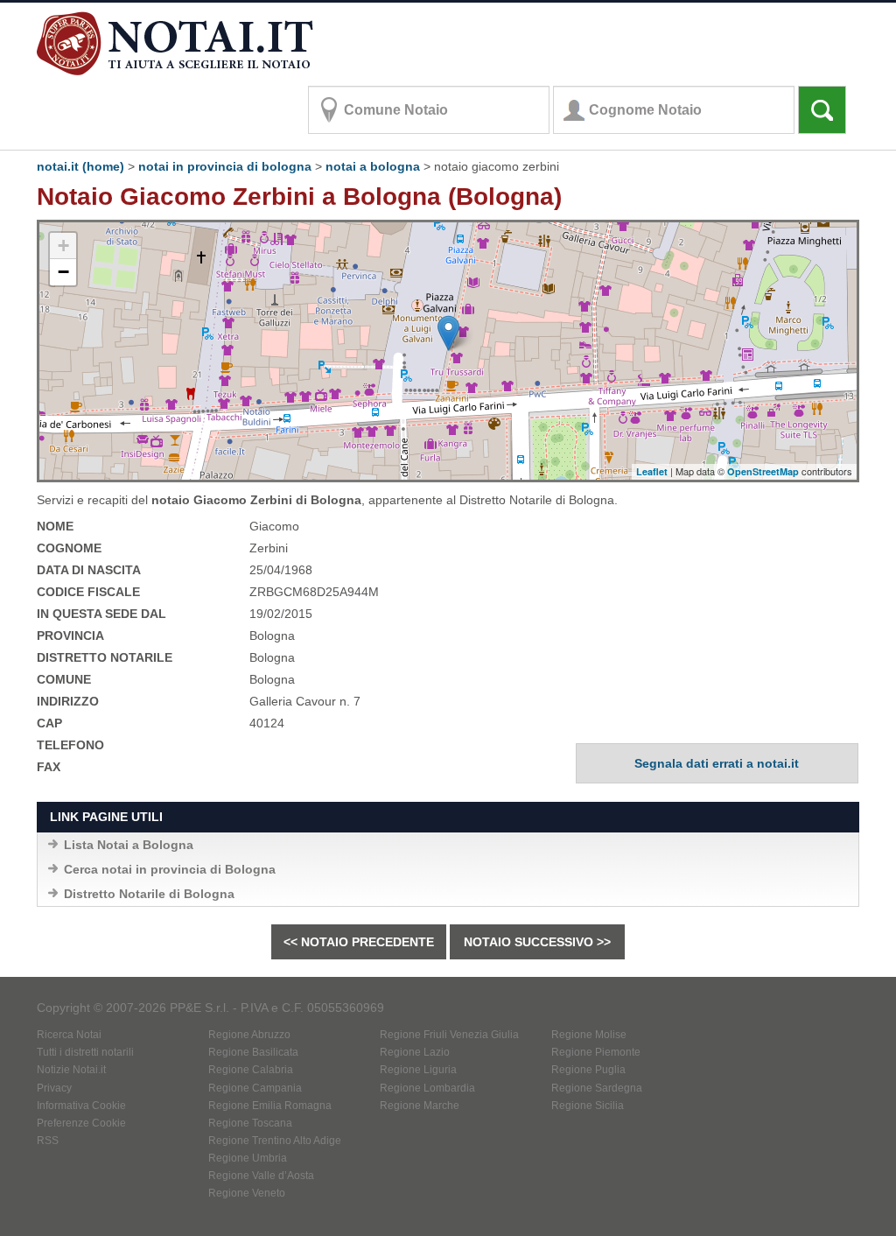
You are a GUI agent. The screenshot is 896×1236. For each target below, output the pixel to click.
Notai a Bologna (373, 166)
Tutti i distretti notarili (85, 1052)
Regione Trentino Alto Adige (274, 1140)
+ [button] (63, 245)
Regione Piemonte (595, 1052)
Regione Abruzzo (249, 1035)
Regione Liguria (418, 1070)
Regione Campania (255, 1088)
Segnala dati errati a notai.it (716, 763)
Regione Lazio (415, 1052)
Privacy (54, 1088)
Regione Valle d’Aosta (261, 1175)
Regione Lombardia (427, 1088)
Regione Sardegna (596, 1088)
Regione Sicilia (587, 1105)
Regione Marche (419, 1105)
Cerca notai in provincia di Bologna (170, 869)
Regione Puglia (588, 1070)
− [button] (63, 272)
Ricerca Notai (69, 1035)
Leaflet (652, 471)
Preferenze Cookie (81, 1123)
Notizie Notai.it (71, 1070)
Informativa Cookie (81, 1105)
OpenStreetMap (763, 471)
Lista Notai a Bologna (128, 845)
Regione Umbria (247, 1158)
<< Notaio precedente (359, 942)
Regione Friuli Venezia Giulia (449, 1035)
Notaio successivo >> (537, 942)
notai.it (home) (80, 166)
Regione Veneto (246, 1193)
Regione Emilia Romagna (270, 1105)
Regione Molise (588, 1035)
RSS (48, 1140)
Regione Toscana (250, 1123)
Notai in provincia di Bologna (225, 166)
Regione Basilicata (253, 1052)
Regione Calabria (250, 1070)
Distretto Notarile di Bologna (149, 894)
